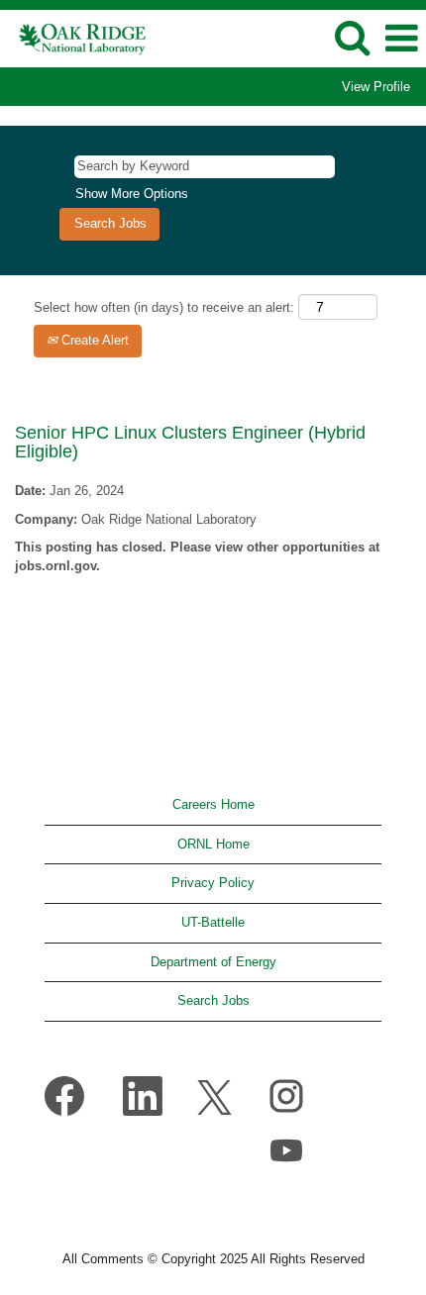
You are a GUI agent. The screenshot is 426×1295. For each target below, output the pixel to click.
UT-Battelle (213, 922)
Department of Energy (213, 961)
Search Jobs (213, 1000)
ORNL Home (213, 844)
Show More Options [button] (131, 193)
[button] (401, 38)
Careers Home (213, 804)
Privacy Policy (213, 882)
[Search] (351, 37)
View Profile (376, 86)
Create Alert (93, 340)
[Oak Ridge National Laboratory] (76, 37)
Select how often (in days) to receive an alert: (164, 307)
